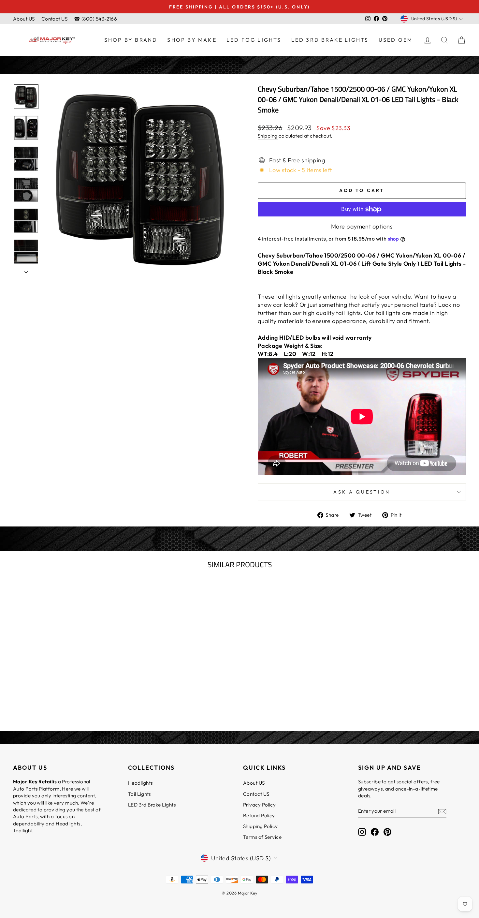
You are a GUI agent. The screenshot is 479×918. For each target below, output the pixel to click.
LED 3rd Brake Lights (330, 40)
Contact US (54, 19)
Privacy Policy (259, 805)
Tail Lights (139, 794)
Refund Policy (259, 815)
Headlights (140, 783)
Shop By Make (191, 40)
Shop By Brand (131, 40)
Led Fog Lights (254, 40)
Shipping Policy (260, 826)
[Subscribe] (442, 811)
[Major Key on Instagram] (362, 832)
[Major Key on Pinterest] (387, 832)
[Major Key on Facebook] (375, 832)
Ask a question (361, 492)
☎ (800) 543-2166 (95, 19)
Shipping (268, 136)
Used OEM (396, 40)
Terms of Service (262, 837)
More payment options (362, 226)
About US (24, 19)
